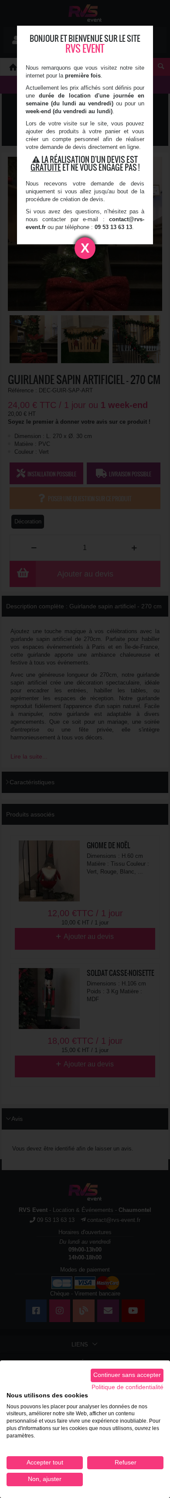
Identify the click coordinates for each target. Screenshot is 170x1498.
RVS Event (85, 48)
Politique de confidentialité (127, 1387)
